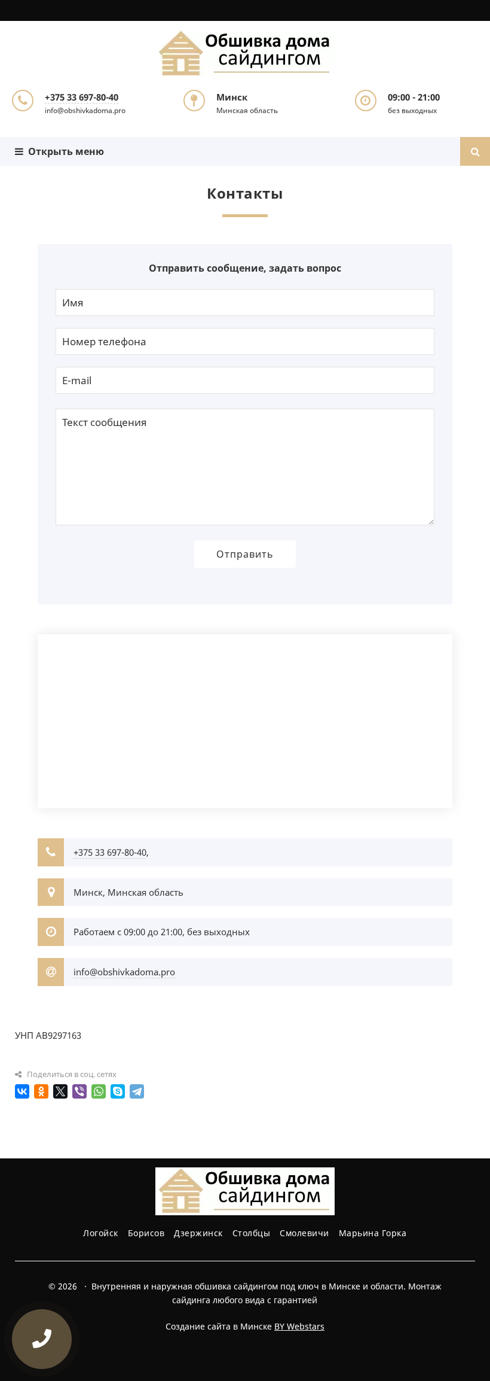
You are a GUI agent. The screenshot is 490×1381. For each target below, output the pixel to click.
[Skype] (118, 1091)
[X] (60, 1091)
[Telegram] (137, 1091)
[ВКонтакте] (22, 1091)
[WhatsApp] (98, 1091)
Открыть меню (63, 151)
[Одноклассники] (41, 1091)
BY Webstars (299, 1326)
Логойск (100, 1233)
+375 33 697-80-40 (81, 97)
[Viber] (79, 1091)
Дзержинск (198, 1233)
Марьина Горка (373, 1233)
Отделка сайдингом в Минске (245, 54)
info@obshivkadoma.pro (124, 972)
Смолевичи (304, 1233)
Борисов (146, 1233)
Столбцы (251, 1233)
